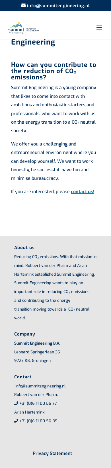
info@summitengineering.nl (39, 386)
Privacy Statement (52, 453)
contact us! (82, 192)
